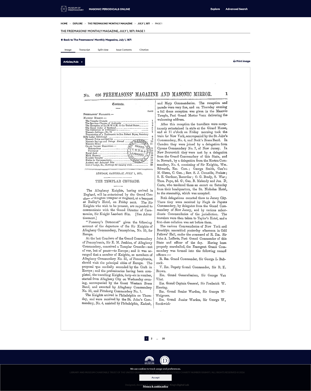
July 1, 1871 (144, 23)
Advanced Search (237, 9)
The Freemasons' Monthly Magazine (110, 23)
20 (163, 338)
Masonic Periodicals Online (109, 9)
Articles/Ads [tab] (70, 61)
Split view (103, 49)
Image (68, 49)
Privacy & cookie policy (155, 386)
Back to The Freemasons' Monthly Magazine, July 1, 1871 (97, 39)
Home (64, 23)
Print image (243, 61)
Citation (144, 49)
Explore (215, 9)
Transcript (84, 49)
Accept (156, 377)
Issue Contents (124, 49)
